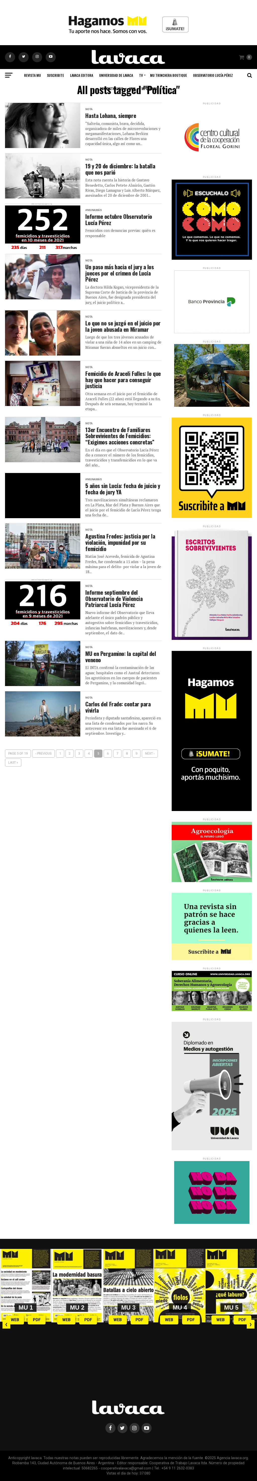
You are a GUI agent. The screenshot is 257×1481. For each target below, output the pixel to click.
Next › (150, 753)
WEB (15, 1319)
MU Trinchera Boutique (168, 75)
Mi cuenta (149, 88)
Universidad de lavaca (116, 75)
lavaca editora (81, 75)
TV (141, 75)
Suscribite (55, 75)
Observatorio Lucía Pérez (213, 75)
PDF (37, 1319)
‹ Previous (43, 753)
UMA (132, 88)
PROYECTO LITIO (111, 88)
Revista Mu (32, 75)
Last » (13, 762)
